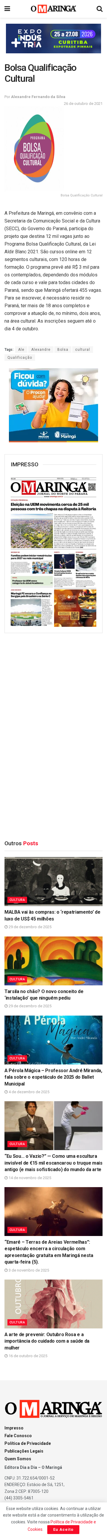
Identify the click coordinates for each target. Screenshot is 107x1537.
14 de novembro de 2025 (29, 1178)
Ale (21, 350)
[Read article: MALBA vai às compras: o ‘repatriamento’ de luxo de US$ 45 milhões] (53, 881)
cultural (82, 350)
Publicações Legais (23, 1451)
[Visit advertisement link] (53, 38)
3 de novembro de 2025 (28, 1270)
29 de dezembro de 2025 (29, 927)
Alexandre (41, 350)
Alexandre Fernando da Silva (38, 97)
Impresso (13, 1428)
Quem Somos (17, 1458)
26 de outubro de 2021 (83, 103)
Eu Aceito (63, 1529)
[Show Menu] (7, 9)
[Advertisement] (53, 734)
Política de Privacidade (27, 1443)
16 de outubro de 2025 (27, 1356)
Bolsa (62, 350)
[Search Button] (100, 9)
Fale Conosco (18, 1435)
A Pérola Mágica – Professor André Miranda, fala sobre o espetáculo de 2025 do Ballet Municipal (53, 1077)
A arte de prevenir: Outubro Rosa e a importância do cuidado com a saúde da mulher (46, 1341)
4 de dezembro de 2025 (28, 1092)
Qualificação (19, 358)
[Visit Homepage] (54, 9)
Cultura (17, 900)
